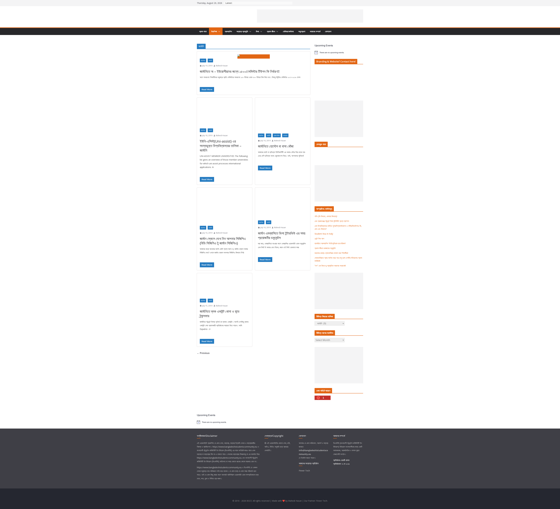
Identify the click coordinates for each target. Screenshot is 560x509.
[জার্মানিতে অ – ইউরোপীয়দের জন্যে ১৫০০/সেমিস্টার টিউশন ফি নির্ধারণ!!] (253, 56)
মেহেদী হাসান (345, 460)
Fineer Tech (304, 470)
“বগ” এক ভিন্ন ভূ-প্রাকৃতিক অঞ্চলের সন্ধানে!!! (330, 265)
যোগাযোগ (328, 31)
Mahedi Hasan (222, 65)
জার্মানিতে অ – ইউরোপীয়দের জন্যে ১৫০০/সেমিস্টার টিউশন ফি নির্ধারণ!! (239, 71)
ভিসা (257, 31)
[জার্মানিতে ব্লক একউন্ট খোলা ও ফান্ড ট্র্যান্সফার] (224, 287)
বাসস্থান (285, 135)
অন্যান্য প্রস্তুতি (242, 31)
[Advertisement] (310, 16)
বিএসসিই (247, 467)
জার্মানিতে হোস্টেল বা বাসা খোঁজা (276, 146)
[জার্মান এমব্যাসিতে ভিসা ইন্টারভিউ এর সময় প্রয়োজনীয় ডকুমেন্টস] (282, 205)
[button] (218, 31)
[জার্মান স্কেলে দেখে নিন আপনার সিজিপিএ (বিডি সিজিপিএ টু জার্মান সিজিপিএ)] (224, 208)
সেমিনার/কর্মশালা (288, 31)
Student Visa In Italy (324, 233)
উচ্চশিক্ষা (214, 31)
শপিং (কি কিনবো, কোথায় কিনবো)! (326, 216)
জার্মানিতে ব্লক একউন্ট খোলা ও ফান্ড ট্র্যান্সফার (219, 313)
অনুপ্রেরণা (301, 31)
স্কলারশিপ (228, 31)
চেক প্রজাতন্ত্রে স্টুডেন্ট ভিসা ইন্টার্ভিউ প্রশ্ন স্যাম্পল (332, 221)
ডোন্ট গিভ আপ (319, 238)
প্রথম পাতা (203, 31)
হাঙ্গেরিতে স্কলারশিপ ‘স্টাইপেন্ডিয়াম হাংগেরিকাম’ (330, 243)
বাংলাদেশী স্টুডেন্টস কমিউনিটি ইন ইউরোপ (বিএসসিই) (214, 450)
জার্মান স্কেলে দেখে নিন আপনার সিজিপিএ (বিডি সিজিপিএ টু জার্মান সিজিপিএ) (223, 240)
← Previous (203, 353)
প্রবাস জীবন (271, 31)
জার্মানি (210, 60)
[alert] (339, 52)
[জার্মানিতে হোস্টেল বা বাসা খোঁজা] (282, 117)
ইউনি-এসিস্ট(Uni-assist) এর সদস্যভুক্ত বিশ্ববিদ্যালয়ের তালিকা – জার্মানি (220, 146)
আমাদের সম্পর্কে (315, 31)
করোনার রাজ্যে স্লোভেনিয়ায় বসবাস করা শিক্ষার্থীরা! (331, 253)
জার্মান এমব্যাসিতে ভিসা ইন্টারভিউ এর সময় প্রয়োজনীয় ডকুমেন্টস (281, 235)
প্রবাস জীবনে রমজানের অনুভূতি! (325, 248)
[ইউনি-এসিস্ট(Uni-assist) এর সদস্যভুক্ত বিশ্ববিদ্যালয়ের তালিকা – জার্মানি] (224, 114)
